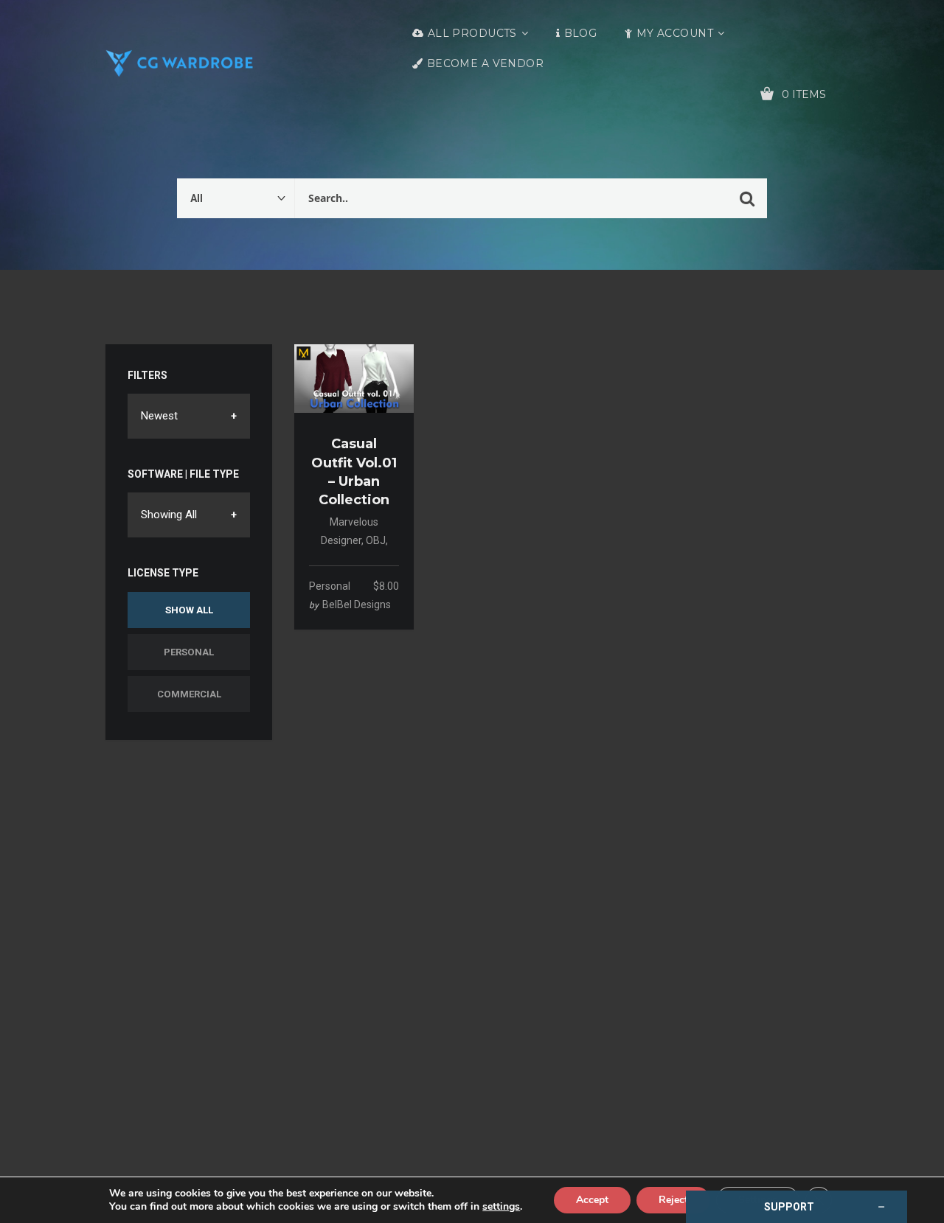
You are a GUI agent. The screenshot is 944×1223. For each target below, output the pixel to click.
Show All (189, 610)
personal (329, 586)
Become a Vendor (485, 63)
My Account (674, 33)
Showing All (169, 514)
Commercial (189, 694)
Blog (580, 33)
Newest (159, 415)
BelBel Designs (356, 604)
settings (501, 1206)
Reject (673, 1200)
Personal (189, 652)
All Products (472, 33)
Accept (592, 1200)
